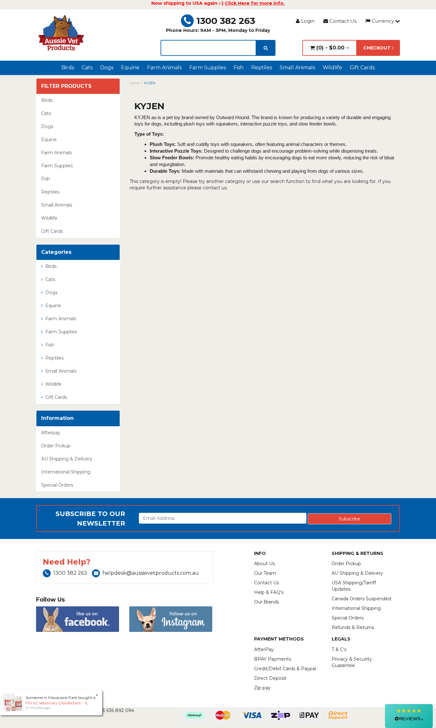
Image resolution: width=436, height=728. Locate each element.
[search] (265, 48)
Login (307, 21)
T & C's (339, 649)
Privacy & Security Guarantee (352, 662)
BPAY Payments (272, 659)
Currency (382, 21)
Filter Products (66, 86)
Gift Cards (362, 67)
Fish (239, 67)
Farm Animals (164, 67)
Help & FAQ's (268, 592)
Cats (87, 67)
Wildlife (332, 67)
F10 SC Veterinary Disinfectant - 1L (57, 703)
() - (329, 48)
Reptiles (261, 67)
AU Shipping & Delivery (67, 459)
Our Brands (266, 602)
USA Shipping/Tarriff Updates (354, 586)
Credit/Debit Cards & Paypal (285, 668)
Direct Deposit (270, 678)
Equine (130, 67)
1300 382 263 (225, 20)
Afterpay (50, 433)
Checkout (377, 48)
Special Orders (57, 485)
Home (135, 83)
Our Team (265, 573)
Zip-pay (262, 688)
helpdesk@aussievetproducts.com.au (150, 573)
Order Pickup (56, 446)
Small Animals (297, 67)
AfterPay (264, 649)
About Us (264, 563)
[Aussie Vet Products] (61, 33)
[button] (409, 716)
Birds (67, 67)
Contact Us (342, 21)
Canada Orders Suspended (361, 599)
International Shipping (65, 472)
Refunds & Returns (353, 627)
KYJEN (149, 83)
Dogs (106, 67)
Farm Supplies (207, 67)
